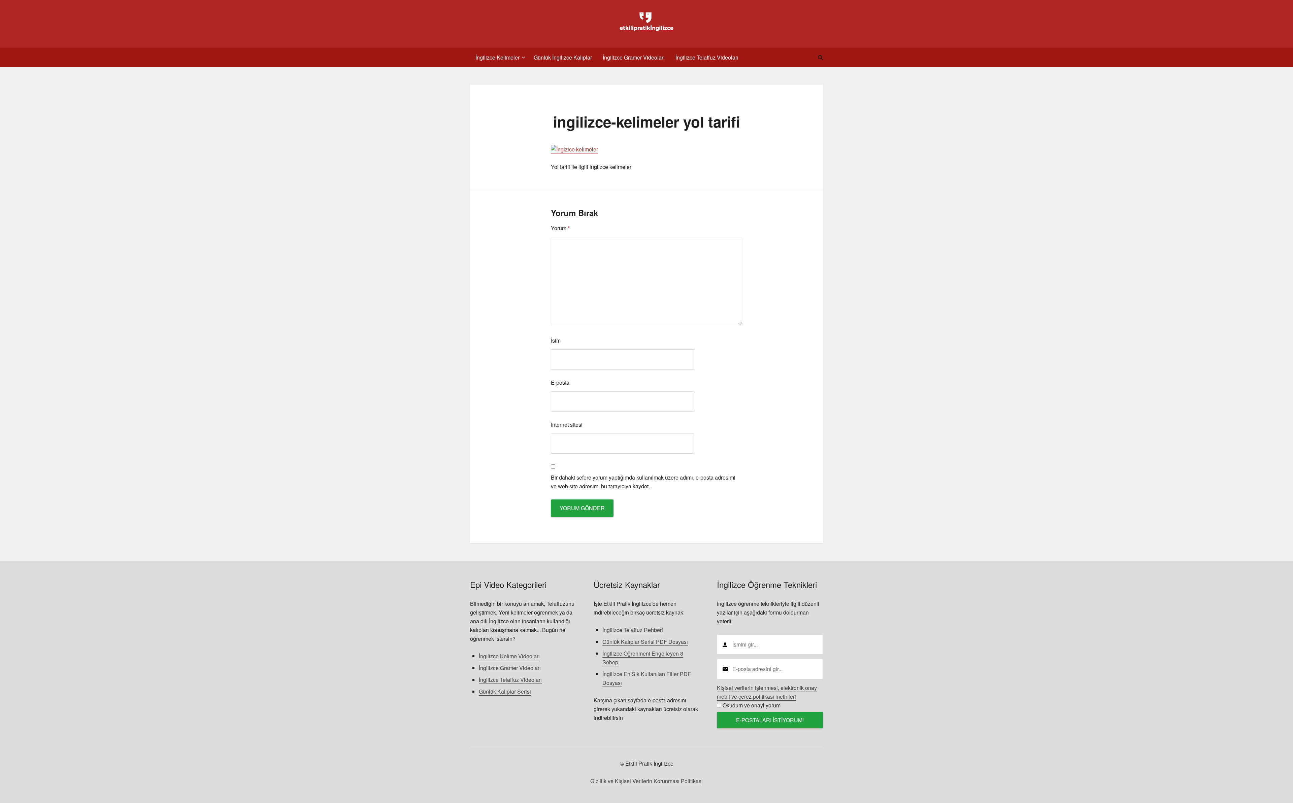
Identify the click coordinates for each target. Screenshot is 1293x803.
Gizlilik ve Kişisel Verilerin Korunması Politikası (646, 781)
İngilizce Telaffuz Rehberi (632, 630)
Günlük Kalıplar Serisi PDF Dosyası (645, 641)
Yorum (560, 228)
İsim (556, 340)
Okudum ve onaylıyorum (752, 705)
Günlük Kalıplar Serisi (505, 691)
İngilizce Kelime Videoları (509, 656)
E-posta (560, 382)
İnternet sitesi (567, 424)
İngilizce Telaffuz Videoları (510, 680)
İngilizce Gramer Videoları (510, 668)
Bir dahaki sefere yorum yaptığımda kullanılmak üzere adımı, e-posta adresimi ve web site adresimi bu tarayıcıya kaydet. (643, 482)
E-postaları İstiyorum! (770, 720)
